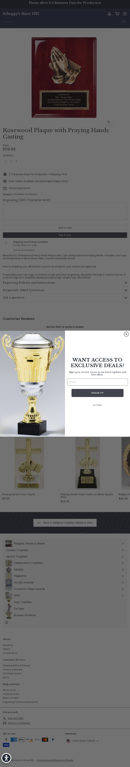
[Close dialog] (126, 334)
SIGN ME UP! (97, 392)
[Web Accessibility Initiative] (6, 758)
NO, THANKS (97, 405)
